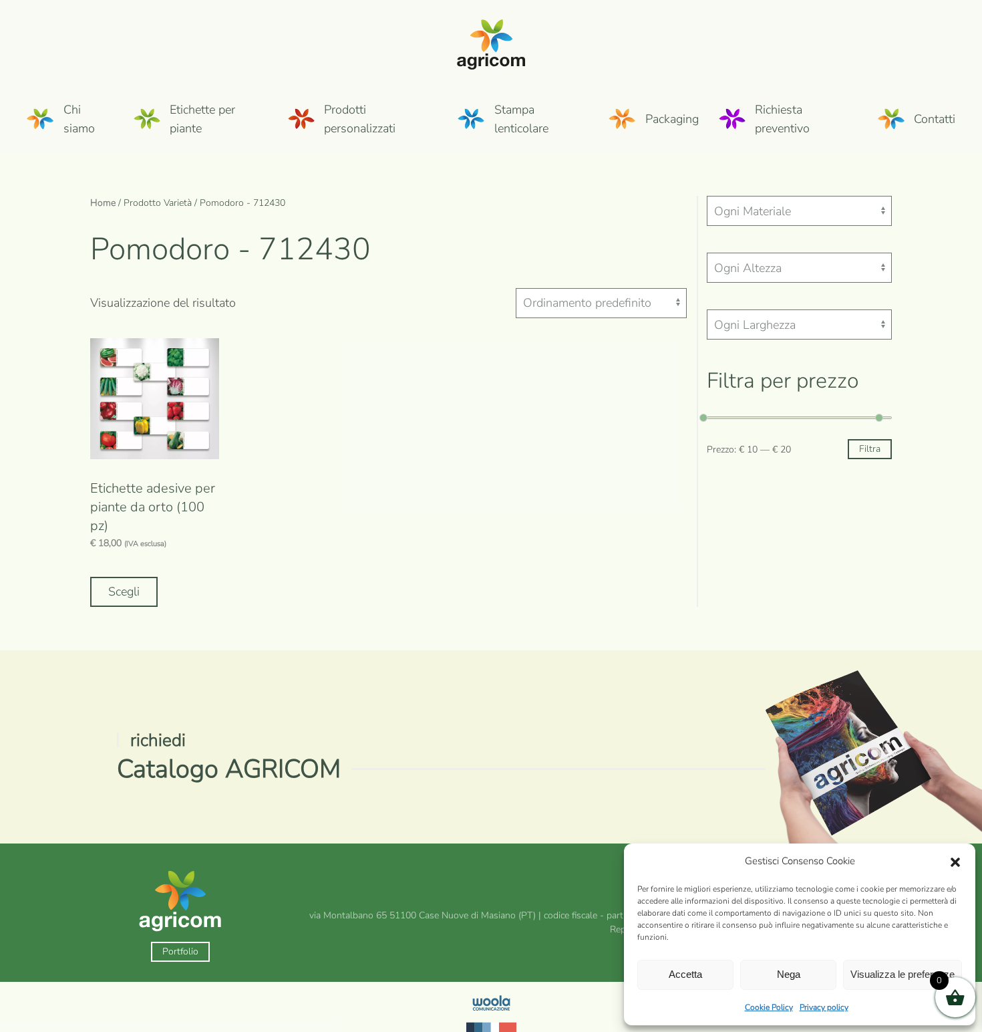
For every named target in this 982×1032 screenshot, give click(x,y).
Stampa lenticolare (521, 119)
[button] (955, 861)
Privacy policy (824, 1007)
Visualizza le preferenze (902, 974)
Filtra (869, 448)
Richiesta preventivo (782, 119)
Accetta (685, 974)
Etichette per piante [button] (202, 119)
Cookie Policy (769, 1007)
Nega (788, 974)
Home (103, 203)
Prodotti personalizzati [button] (359, 119)
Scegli (124, 592)
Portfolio (180, 951)
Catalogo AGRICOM (229, 769)
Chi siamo (79, 119)
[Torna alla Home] (491, 42)
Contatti (934, 119)
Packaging (672, 119)
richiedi (158, 740)
